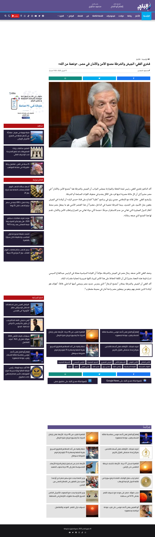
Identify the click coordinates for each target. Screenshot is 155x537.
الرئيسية (146, 16)
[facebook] (133, 78)
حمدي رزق (106, 367)
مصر (76, 367)
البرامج (71, 16)
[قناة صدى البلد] (144, 6)
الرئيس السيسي (78, 362)
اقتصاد (80, 16)
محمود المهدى (143, 71)
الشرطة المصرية (64, 362)
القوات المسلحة (144, 367)
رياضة (129, 16)
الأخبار (137, 16)
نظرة (69, 367)
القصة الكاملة (97, 16)
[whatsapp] (65, 78)
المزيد (61, 16)
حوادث (121, 16)
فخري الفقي (85, 367)
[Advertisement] (78, 39)
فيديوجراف (110, 16)
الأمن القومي (133, 362)
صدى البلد (96, 367)
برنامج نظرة (117, 367)
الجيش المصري (106, 362)
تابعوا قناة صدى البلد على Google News (124, 381)
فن (87, 16)
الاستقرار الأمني (120, 362)
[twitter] (99, 78)
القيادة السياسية (130, 367)
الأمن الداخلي (145, 362)
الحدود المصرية (92, 362)
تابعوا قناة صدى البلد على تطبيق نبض (70, 381)
